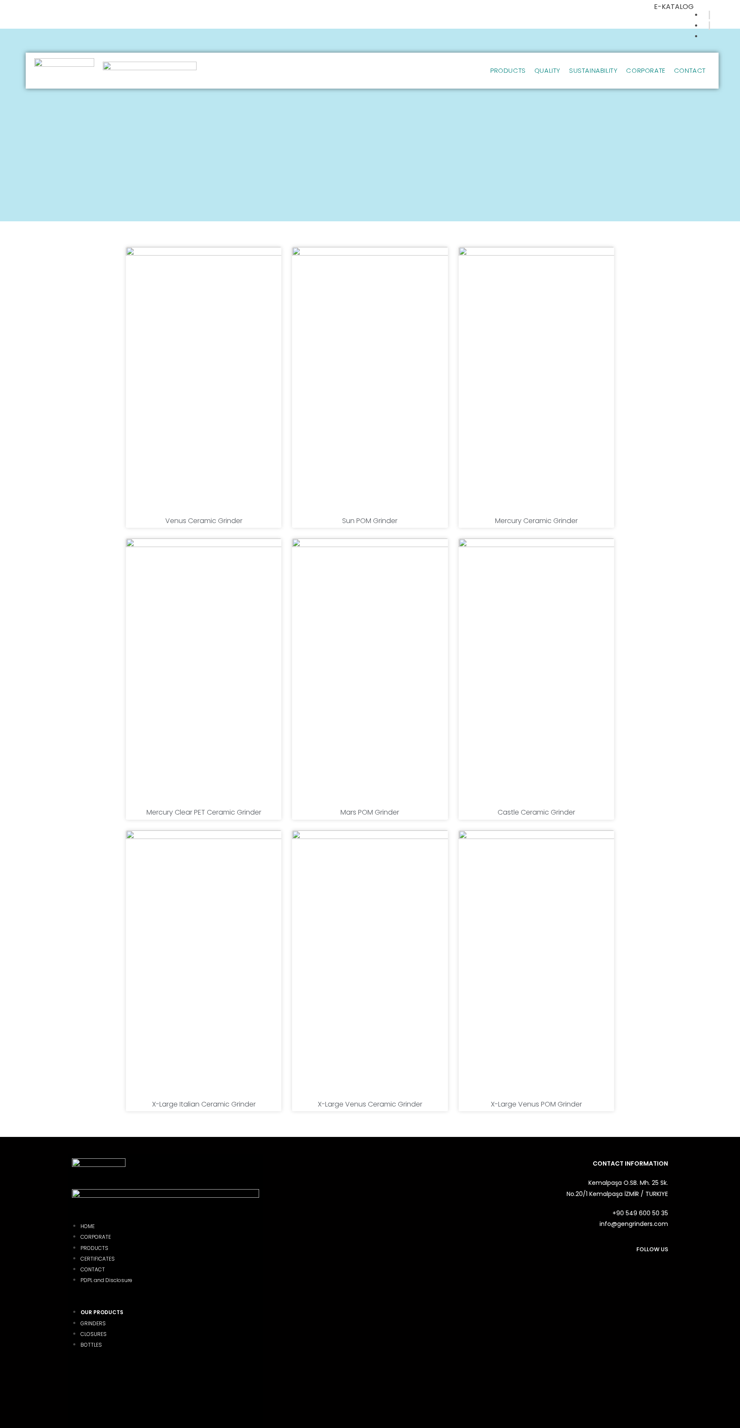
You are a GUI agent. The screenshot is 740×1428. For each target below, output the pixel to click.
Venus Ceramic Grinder (203, 521)
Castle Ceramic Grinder (536, 812)
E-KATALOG (674, 7)
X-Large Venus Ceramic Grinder (370, 1104)
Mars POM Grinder (369, 812)
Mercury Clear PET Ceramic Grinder (203, 812)
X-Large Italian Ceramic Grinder (204, 1104)
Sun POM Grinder (369, 521)
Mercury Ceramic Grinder (536, 521)
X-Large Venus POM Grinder (536, 1104)
